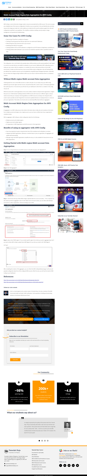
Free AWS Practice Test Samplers (39, 466)
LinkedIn (16, 310)
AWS (9, 303)
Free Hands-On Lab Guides (38, 452)
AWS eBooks (34, 454)
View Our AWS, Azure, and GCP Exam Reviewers (20, 319)
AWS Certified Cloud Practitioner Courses (41, 458)
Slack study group (37, 310)
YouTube (20, 310)
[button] (84, 7)
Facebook (25, 310)
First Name (12, 346)
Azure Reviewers (35, 456)
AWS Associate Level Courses (38, 460)
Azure (11, 303)
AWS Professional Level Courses (39, 462)
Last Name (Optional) (33, 346)
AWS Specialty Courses (37, 464)
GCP (17, 303)
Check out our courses (41, 319)
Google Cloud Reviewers (37, 468)
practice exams (19, 312)
